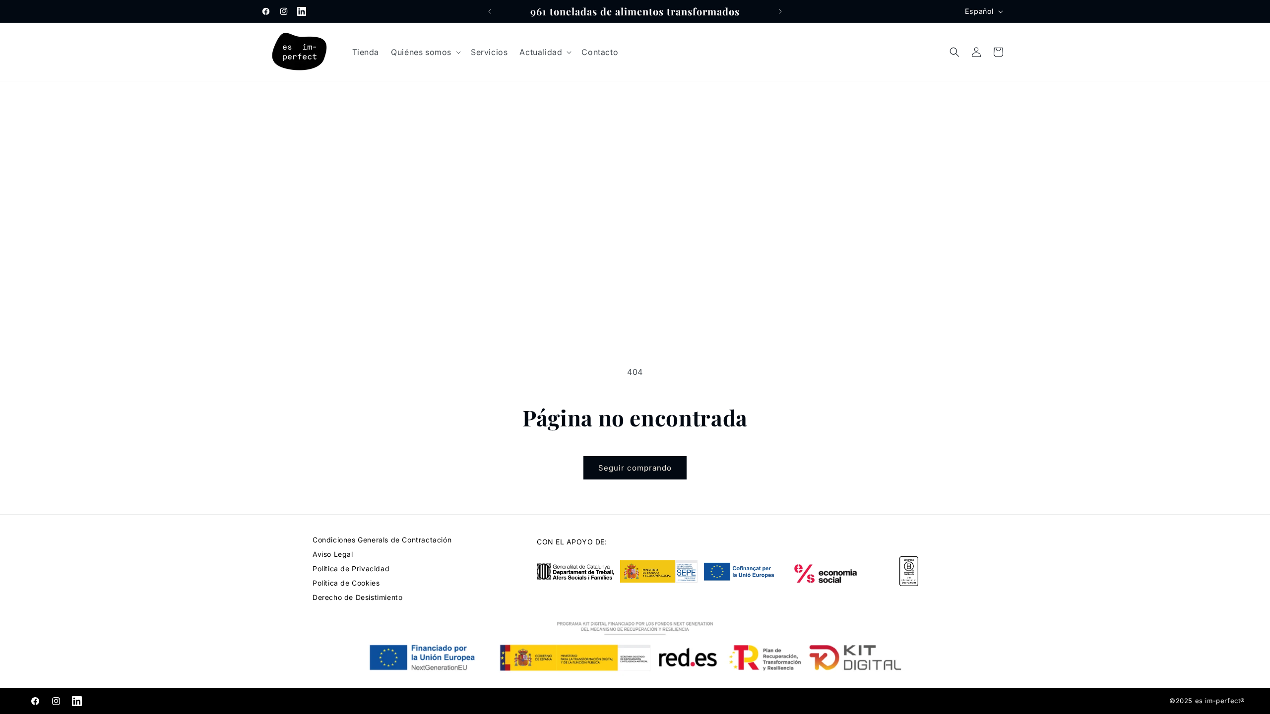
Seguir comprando (635, 468)
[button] (425, 52)
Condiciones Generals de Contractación (382, 540)
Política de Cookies (346, 583)
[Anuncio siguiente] (780, 11)
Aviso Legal (333, 554)
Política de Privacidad (351, 568)
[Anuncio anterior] (490, 11)
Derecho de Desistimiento (357, 597)
